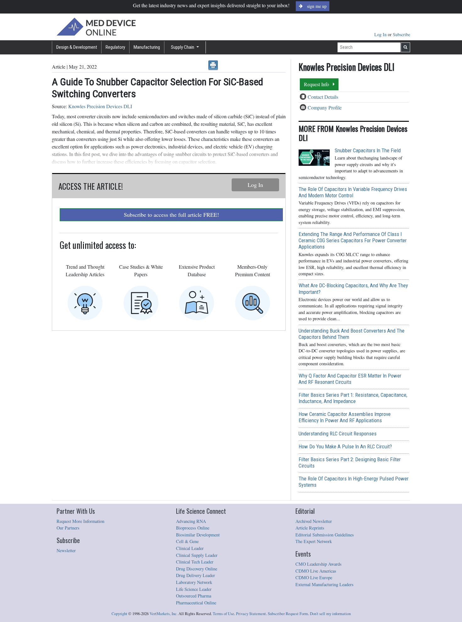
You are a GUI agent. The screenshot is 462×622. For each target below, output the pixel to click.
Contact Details (323, 96)
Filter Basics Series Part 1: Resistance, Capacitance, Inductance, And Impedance (353, 398)
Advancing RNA (191, 521)
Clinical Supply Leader (196, 555)
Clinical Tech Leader (194, 562)
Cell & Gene (187, 541)
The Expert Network (313, 541)
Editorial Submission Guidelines (324, 535)
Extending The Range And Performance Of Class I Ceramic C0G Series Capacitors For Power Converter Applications (353, 240)
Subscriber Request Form (288, 613)
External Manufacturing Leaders (324, 584)
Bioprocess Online (192, 528)
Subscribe (401, 34)
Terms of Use (223, 613)
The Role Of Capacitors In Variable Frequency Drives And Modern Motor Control (353, 192)
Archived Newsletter (313, 521)
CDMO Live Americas (315, 571)
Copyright (119, 613)
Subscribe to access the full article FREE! (171, 214)
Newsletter (66, 550)
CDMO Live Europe (313, 577)
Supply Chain (183, 47)
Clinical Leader (190, 548)
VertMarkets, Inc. (164, 613)
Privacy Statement (251, 613)
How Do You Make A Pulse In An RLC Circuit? (345, 446)
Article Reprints (309, 528)
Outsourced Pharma (193, 596)
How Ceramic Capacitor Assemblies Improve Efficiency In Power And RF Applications (345, 417)
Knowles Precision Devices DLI (100, 106)
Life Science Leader (194, 589)
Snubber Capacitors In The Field (368, 150)
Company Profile (325, 107)
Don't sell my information (330, 613)
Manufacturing (147, 47)
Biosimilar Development (198, 535)
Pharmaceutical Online (196, 603)
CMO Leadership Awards (318, 564)
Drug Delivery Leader (195, 575)
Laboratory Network (194, 582)
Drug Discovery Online (196, 569)
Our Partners (68, 528)
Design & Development (76, 47)
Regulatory (115, 47)
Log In (381, 34)
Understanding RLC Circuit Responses (338, 433)
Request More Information (80, 521)
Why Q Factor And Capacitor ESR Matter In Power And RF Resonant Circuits (350, 379)
